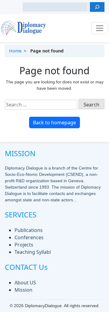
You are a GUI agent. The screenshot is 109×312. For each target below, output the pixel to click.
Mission (23, 290)
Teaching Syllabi (33, 252)
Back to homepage (54, 122)
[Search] (97, 7)
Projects (24, 244)
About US (25, 282)
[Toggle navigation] (99, 28)
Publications (29, 230)
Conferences (29, 237)
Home (15, 51)
